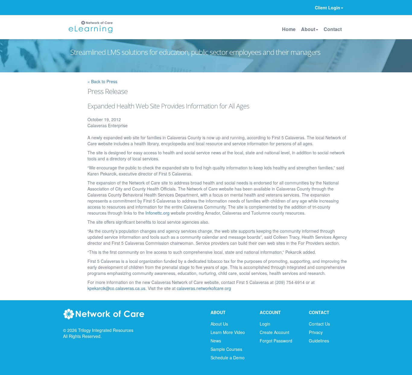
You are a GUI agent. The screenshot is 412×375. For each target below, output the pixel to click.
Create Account (274, 332)
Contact (333, 29)
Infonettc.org (157, 213)
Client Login (327, 8)
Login (265, 324)
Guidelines (319, 341)
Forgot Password (276, 341)
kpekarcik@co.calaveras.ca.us (116, 288)
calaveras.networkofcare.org (204, 288)
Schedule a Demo (228, 358)
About (308, 29)
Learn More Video (228, 332)
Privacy (316, 332)
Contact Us (319, 324)
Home (289, 29)
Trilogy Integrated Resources (105, 330)
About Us (219, 324)
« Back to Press (102, 81)
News (216, 341)
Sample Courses (226, 349)
